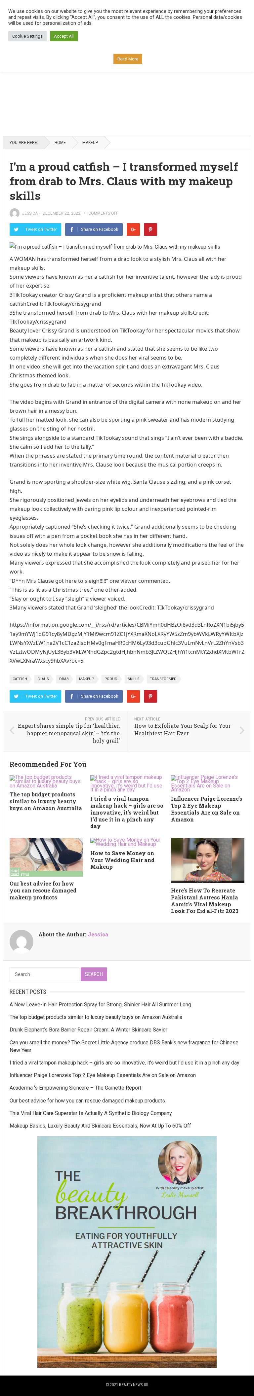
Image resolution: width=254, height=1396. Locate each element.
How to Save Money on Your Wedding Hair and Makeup (122, 860)
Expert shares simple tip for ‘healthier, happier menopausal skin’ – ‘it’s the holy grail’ (69, 733)
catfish (20, 679)
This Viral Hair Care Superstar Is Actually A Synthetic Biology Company (91, 1113)
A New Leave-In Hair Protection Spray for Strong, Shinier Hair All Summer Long (100, 1004)
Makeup (90, 142)
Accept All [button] (64, 36)
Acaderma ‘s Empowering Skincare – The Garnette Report (75, 1088)
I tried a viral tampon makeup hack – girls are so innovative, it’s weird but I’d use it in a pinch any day (126, 812)
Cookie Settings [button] (27, 36)
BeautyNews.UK (133, 1384)
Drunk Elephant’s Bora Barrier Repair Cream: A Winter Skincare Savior (88, 1030)
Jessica (30, 213)
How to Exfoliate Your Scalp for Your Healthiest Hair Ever (182, 729)
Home (60, 142)
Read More (127, 58)
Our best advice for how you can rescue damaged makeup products (43, 890)
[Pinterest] (150, 229)
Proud (111, 679)
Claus (43, 679)
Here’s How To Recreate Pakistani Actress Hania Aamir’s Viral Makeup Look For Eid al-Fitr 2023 (204, 900)
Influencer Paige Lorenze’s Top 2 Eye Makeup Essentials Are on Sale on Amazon (206, 808)
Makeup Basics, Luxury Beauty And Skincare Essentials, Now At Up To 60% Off (100, 1126)
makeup (86, 679)
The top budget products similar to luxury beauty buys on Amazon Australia (46, 801)
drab (64, 679)
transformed (163, 679)
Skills (134, 679)
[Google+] (133, 229)
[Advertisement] (127, 81)
